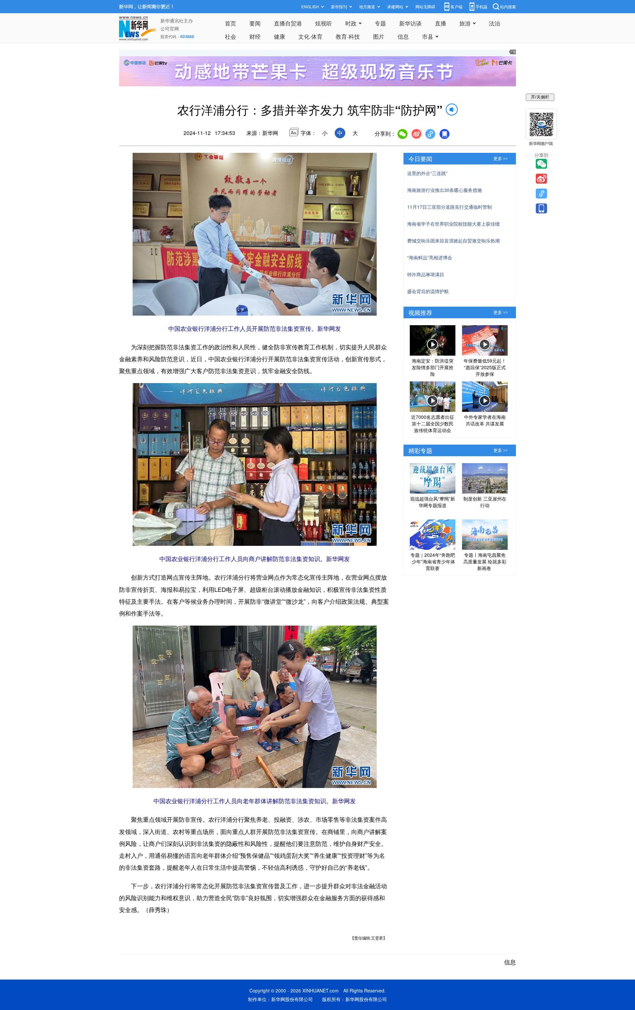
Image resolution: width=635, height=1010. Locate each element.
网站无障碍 (425, 6)
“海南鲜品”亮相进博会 (429, 257)
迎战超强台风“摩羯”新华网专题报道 (432, 501)
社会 (230, 36)
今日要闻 (420, 158)
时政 (351, 23)
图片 (378, 36)
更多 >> (500, 158)
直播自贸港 (288, 23)
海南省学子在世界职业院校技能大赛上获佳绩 (453, 223)
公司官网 (169, 28)
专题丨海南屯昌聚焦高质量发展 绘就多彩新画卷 (484, 561)
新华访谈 (410, 23)
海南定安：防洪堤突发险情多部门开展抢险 (432, 367)
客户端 (456, 6)
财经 (255, 36)
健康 (279, 36)
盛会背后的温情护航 (428, 291)
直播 (440, 23)
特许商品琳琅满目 (425, 274)
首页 (230, 23)
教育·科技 (348, 36)
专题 (380, 23)
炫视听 (323, 23)
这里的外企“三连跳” (427, 173)
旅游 (465, 23)
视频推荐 (420, 312)
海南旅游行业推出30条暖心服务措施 (444, 190)
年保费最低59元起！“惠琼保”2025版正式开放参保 (485, 367)
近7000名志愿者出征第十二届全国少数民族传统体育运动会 (432, 423)
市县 (427, 36)
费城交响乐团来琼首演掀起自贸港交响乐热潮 (453, 240)
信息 (403, 36)
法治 (494, 23)
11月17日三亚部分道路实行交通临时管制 (449, 206)
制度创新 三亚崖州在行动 (484, 501)
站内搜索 (508, 6)
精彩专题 (420, 450)
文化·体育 (310, 36)
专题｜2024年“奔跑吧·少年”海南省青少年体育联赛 (432, 561)
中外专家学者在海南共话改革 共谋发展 (485, 420)
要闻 (255, 23)
